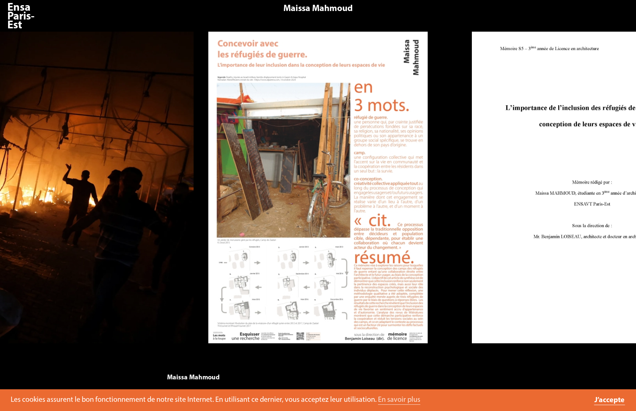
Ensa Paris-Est (21, 16)
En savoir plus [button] (399, 400)
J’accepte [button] (609, 400)
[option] (318, 191)
